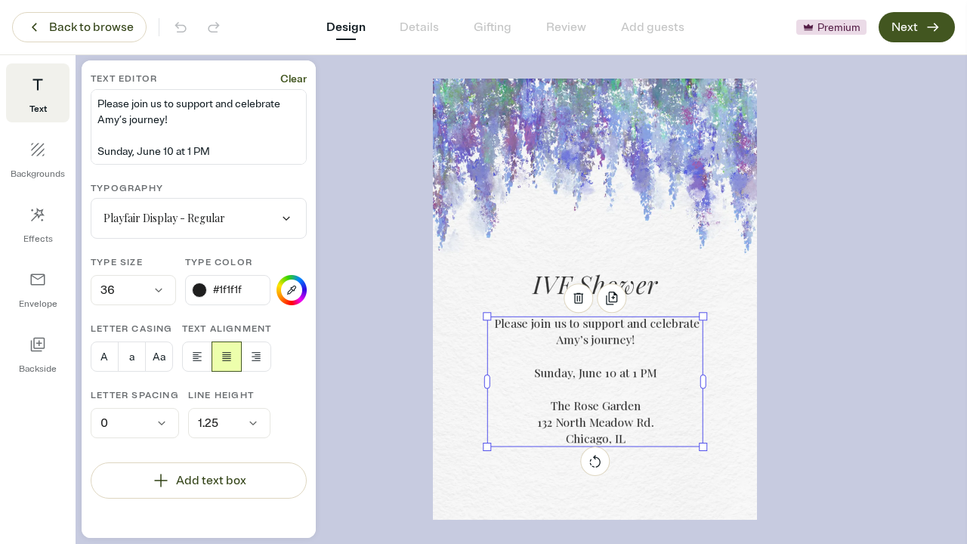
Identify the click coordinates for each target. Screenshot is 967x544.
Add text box (211, 480)
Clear (293, 79)
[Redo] (214, 27)
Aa (159, 357)
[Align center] (227, 357)
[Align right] (256, 357)
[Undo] (180, 27)
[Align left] (197, 357)
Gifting (492, 27)
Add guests (652, 27)
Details (419, 27)
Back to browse (91, 27)
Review (566, 27)
